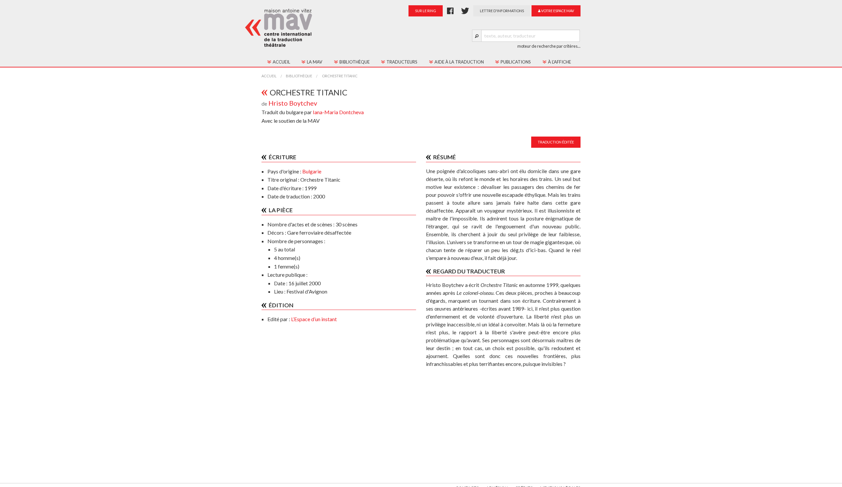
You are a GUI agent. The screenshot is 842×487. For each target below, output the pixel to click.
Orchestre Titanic (339, 76)
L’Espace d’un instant (314, 319)
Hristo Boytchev (292, 103)
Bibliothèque (299, 76)
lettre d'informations (502, 11)
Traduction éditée (556, 142)
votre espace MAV (557, 11)
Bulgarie (311, 171)
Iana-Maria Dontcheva (338, 112)
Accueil (269, 76)
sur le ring (425, 11)
